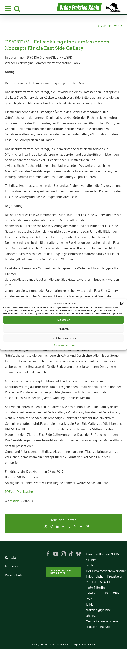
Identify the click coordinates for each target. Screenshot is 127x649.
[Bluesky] (78, 553)
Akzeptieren (63, 319)
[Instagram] (63, 553)
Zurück (106, 26)
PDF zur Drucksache (19, 491)
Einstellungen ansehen (63, 338)
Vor (116, 26)
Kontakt (10, 557)
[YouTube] (55, 553)
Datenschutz (59, 345)
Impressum (70, 345)
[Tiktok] (70, 553)
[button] (122, 303)
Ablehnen (64, 328)
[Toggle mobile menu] (8, 8)
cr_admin (14, 500)
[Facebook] (48, 553)
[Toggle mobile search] (17, 8)
